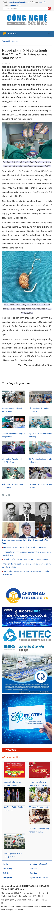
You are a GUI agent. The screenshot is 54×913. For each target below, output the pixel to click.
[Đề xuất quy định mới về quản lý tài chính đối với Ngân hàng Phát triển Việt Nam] (14, 841)
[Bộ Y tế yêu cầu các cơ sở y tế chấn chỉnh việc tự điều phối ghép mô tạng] (40, 447)
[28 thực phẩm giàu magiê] (39, 795)
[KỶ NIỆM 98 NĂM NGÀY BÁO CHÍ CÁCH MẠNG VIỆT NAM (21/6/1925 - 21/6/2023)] (39, 770)
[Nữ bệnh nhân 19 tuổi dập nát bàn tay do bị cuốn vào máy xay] (40, 473)
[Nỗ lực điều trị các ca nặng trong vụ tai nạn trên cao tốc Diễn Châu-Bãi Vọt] (40, 397)
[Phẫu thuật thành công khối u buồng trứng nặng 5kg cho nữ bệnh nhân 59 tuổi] (13, 473)
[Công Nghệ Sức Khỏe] (27, 19)
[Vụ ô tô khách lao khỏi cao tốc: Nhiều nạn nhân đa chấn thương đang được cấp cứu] (40, 422)
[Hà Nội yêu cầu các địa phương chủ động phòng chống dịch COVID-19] (14, 770)
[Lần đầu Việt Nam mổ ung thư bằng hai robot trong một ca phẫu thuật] (13, 422)
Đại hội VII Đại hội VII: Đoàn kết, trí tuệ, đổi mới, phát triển (24, 547)
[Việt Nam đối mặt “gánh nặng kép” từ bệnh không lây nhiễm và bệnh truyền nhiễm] (13, 397)
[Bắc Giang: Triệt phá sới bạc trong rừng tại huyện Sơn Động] (14, 795)
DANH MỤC (28, 33)
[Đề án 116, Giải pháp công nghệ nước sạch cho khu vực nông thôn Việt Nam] (39, 816)
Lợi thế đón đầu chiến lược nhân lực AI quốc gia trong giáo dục (27, 559)
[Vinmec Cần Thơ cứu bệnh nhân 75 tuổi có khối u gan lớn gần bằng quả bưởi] (13, 447)
